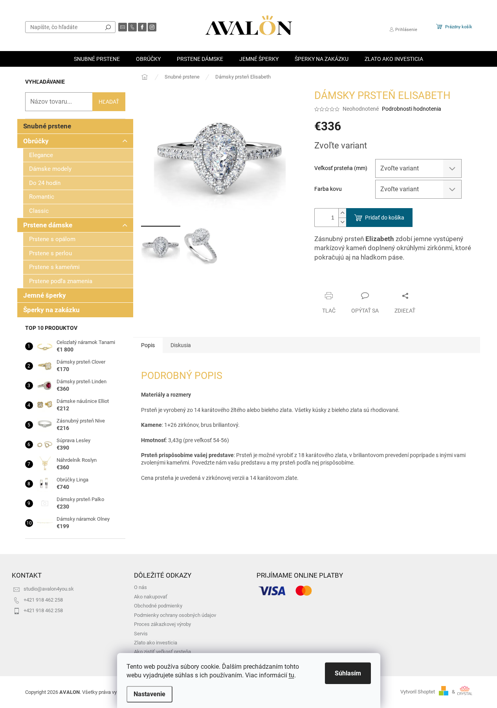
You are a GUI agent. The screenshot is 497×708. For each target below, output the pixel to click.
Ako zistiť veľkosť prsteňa (162, 652)
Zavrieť (367, 280)
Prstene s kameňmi (54, 267)
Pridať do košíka (384, 217)
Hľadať (108, 27)
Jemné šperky (44, 295)
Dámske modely (50, 168)
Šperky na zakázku (51, 310)
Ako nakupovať (150, 597)
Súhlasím (348, 673)
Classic (39, 210)
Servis (141, 634)
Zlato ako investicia (155, 643)
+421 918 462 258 (43, 600)
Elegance (41, 155)
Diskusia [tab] (181, 345)
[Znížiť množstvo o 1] (342, 222)
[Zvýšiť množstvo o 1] (342, 213)
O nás (140, 587)
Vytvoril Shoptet (417, 692)
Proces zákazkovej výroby (162, 624)
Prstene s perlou (50, 253)
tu (291, 675)
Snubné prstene (47, 126)
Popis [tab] (148, 345)
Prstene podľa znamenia (60, 281)
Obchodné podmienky (158, 606)
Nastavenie (149, 694)
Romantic (41, 196)
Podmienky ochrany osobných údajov (175, 615)
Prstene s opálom (52, 239)
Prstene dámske (47, 225)
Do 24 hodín (45, 183)
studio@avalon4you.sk (49, 589)
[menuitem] (97, 59)
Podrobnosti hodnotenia (411, 109)
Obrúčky (36, 141)
